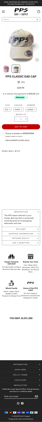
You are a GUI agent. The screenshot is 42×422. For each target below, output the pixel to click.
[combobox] (21, 19)
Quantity (21, 114)
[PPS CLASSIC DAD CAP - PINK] (5, 201)
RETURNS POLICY (21, 238)
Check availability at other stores (17, 140)
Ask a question (21, 243)
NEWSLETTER (20, 385)
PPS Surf (21, 229)
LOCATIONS (20, 380)
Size (7, 105)
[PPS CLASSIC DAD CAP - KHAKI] (10, 201)
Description (21, 212)
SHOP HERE (20, 370)
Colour (18, 105)
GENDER (31, 105)
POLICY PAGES (20, 375)
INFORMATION (20, 364)
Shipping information (21, 234)
